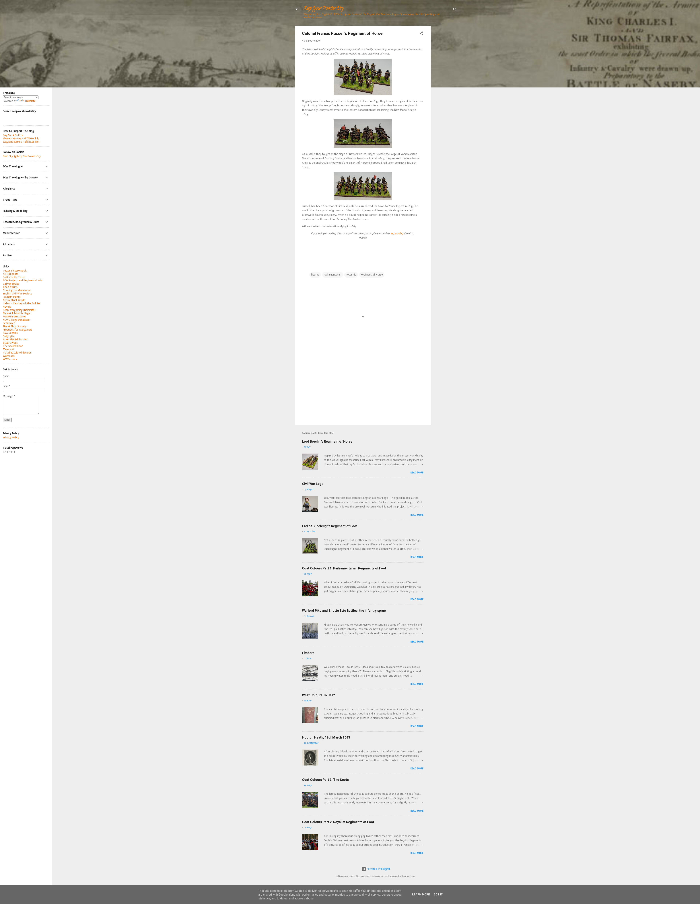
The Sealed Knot (13, 346)
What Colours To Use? (318, 695)
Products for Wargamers (17, 329)
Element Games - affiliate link (20, 138)
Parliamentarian (332, 274)
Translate (30, 101)
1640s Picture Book (14, 270)
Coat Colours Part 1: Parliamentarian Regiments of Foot (344, 568)
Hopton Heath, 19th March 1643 (326, 737)
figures (315, 274)
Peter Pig (351, 274)
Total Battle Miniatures (17, 352)
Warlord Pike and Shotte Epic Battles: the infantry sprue (344, 610)
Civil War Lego (313, 484)
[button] (421, 34)
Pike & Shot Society (15, 326)
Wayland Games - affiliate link (21, 141)
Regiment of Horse (372, 274)
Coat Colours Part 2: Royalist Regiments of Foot (338, 822)
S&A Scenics (10, 333)
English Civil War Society (17, 293)
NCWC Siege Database (16, 319)
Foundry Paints (12, 296)
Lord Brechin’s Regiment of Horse (327, 441)
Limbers (308, 653)
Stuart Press (10, 342)
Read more (417, 472)
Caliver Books (11, 283)
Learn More (421, 894)
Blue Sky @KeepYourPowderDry (22, 156)
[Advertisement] (445, 80)
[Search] (455, 9)
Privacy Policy (11, 437)
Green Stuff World (14, 300)
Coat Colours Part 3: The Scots (325, 780)
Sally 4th (8, 336)
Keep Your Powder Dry (324, 8)
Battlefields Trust (14, 277)
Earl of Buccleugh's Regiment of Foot (329, 526)
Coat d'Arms (10, 287)
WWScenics (10, 359)
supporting (396, 233)
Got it (438, 894)
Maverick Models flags (16, 313)
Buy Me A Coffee (13, 135)
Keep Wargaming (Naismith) (19, 310)
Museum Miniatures (14, 316)
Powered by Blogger (378, 868)
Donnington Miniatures (16, 290)
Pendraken (9, 323)
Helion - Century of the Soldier (21, 303)
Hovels (7, 306)
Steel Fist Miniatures (15, 339)
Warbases (9, 356)
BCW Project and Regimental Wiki (22, 280)
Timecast (8, 349)
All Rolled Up (10, 274)
